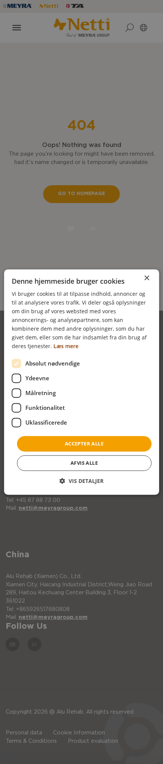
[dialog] (81, 382)
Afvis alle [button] (84, 462)
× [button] (146, 278)
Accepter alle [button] (84, 443)
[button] (81, 481)
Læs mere (65, 346)
